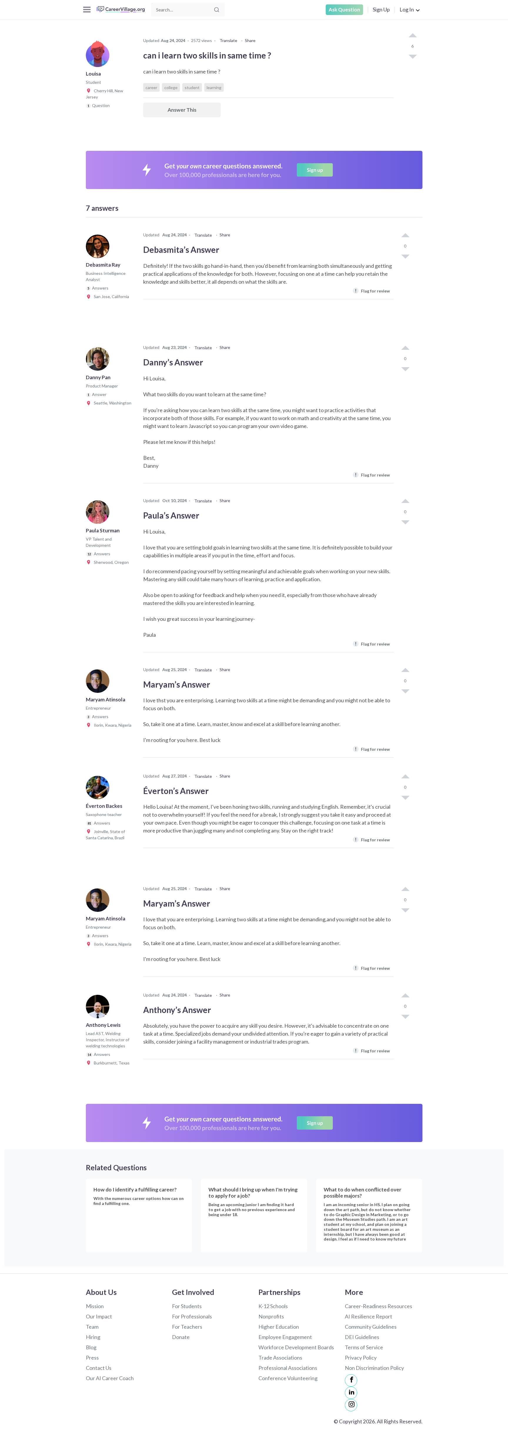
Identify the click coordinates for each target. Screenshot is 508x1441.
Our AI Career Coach (110, 1378)
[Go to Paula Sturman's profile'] (99, 513)
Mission (95, 1306)
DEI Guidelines (362, 1337)
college (171, 87)
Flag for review (372, 290)
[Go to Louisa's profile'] (99, 57)
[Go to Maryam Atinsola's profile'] (99, 682)
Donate (181, 1337)
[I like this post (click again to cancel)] (412, 36)
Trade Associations (280, 1357)
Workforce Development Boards (296, 1347)
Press (92, 1357)
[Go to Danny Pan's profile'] (99, 360)
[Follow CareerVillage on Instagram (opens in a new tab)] (351, 1405)
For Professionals (192, 1316)
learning (214, 87)
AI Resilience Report (368, 1316)
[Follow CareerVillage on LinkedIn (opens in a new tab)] (351, 1393)
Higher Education (278, 1326)
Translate (228, 40)
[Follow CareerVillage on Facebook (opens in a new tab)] (351, 1380)
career (151, 87)
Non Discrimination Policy (374, 1368)
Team (92, 1326)
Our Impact (99, 1316)
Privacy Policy (361, 1357)
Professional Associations (287, 1368)
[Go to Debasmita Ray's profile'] (99, 248)
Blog (91, 1347)
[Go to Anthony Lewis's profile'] (99, 1008)
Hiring (93, 1337)
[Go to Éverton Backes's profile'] (99, 789)
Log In (407, 9)
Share (250, 40)
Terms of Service (364, 1347)
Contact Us (98, 1368)
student (192, 87)
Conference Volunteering (287, 1378)
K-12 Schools (273, 1306)
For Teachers (187, 1326)
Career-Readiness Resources (378, 1306)
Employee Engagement (285, 1337)
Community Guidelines (371, 1326)
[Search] (217, 9)
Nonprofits (271, 1316)
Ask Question (344, 9)
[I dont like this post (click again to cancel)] (412, 56)
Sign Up (381, 9)
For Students (187, 1306)
